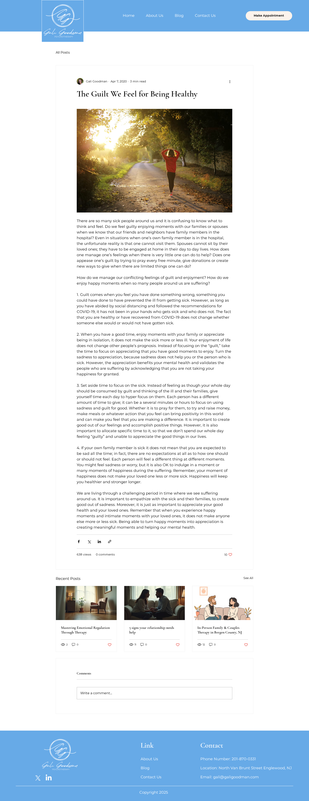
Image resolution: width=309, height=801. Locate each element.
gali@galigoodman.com (236, 777)
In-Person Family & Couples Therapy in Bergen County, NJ (219, 630)
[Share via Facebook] (79, 542)
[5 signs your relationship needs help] (154, 603)
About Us (149, 759)
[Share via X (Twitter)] (89, 542)
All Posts (63, 52)
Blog (145, 768)
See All (248, 578)
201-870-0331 (244, 759)
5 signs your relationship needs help (151, 630)
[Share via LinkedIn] (99, 542)
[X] (38, 778)
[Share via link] (110, 542)
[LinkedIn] (48, 778)
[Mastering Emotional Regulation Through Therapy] (86, 603)
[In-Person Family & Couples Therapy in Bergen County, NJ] (222, 603)
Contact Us (151, 777)
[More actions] (229, 81)
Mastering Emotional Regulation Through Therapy (85, 630)
